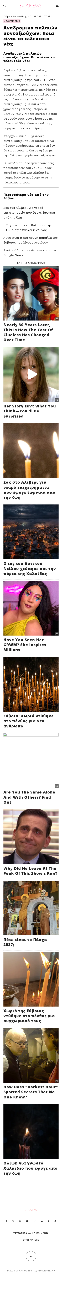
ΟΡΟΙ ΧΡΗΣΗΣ (31, 1239)
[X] (13, 1221)
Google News (13, 255)
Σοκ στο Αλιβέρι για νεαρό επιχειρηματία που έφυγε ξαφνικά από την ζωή (29, 212)
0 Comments (12, 20)
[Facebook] (6, 1221)
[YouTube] (27, 1221)
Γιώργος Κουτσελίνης (15, 16)
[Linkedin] (41, 1221)
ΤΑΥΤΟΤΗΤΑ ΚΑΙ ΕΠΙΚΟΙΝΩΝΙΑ (31, 1233)
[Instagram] (20, 1221)
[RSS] (48, 1221)
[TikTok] (34, 1221)
